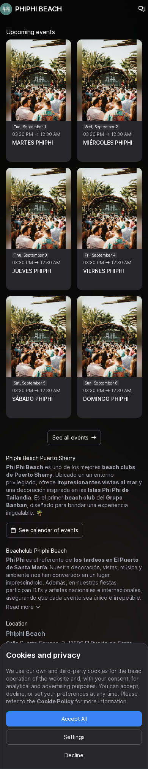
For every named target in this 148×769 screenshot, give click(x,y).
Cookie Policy (55, 701)
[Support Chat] (142, 9)
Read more (20, 607)
